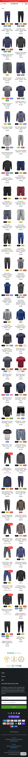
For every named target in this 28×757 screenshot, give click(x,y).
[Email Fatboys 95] (9, 713)
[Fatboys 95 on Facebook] (11, 713)
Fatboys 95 (15, 732)
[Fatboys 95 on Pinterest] (16, 713)
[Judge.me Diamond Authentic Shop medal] (7, 659)
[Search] (22, 3)
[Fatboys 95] (14, 3)
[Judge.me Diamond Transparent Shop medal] (14, 659)
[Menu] (1, 3)
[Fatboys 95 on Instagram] (14, 713)
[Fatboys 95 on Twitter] (19, 713)
